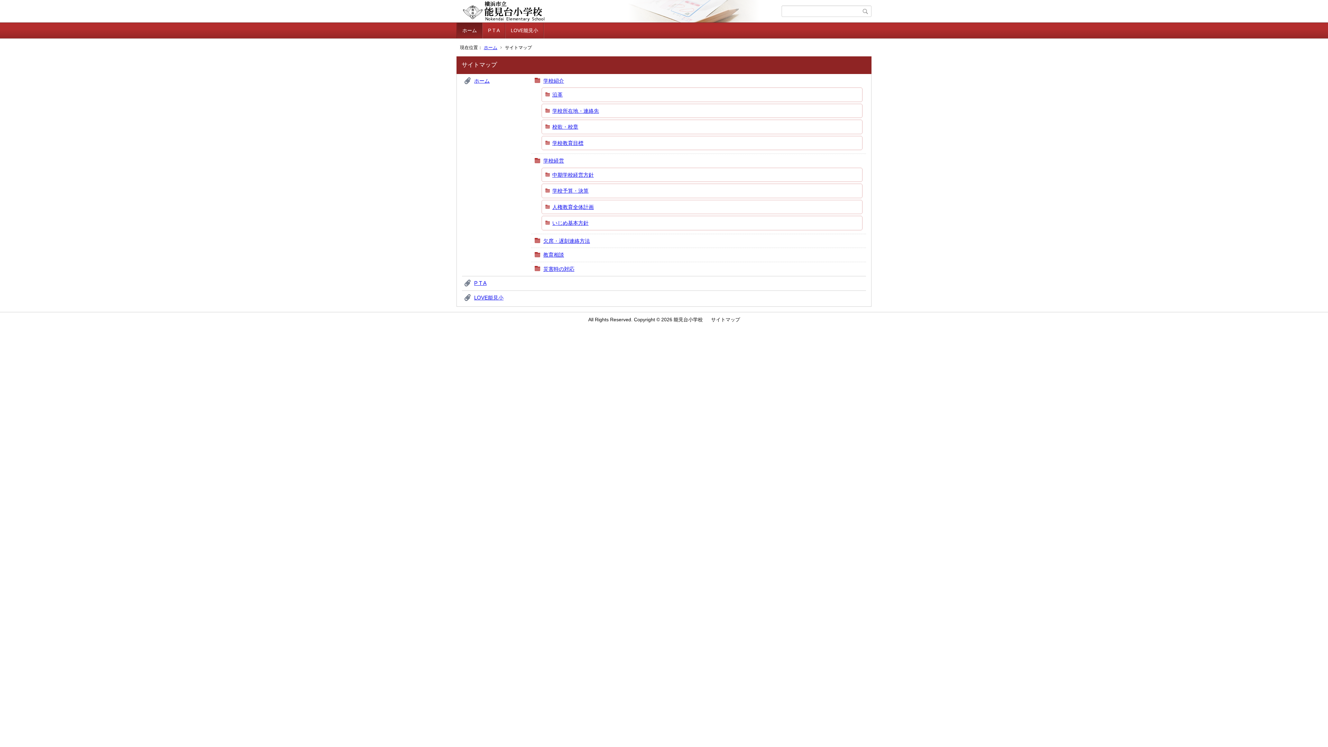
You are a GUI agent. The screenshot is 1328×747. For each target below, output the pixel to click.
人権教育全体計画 (573, 207)
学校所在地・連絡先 (575, 111)
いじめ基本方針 (570, 223)
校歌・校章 (565, 127)
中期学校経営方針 (573, 175)
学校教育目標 (567, 143)
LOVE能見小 (524, 30)
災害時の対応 (558, 269)
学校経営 (553, 161)
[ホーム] (620, 11)
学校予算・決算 (570, 191)
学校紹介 (553, 81)
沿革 (557, 95)
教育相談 (553, 255)
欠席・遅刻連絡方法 (566, 241)
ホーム (469, 30)
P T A (494, 30)
